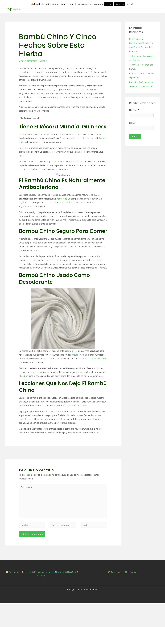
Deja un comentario (28, 61)
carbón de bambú (98, 358)
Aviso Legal (13, 572)
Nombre (134, 110)
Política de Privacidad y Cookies (38, 572)
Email (132, 123)
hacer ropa (62, 199)
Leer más (130, 4)
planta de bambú (42, 93)
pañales (74, 355)
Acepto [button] (108, 4)
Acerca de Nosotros (66, 572)
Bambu (43, 61)
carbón (24, 376)
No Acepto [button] (119, 4)
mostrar (35, 118)
